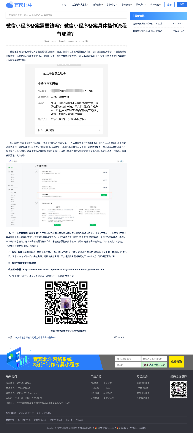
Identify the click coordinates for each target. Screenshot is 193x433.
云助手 (106, 388)
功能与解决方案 (79, 4)
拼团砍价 (95, 388)
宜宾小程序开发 (24, 420)
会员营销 (107, 383)
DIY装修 (94, 383)
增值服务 (126, 4)
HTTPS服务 (142, 388)
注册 (182, 4)
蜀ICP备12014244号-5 (107, 428)
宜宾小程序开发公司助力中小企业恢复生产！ (36, 337)
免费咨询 (176, 361)
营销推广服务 (143, 398)
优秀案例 (154, 4)
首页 (64, 4)
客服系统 (107, 393)
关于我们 (140, 4)
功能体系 (69, 420)
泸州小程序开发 (26, 413)
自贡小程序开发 (43, 413)
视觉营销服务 (143, 383)
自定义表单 (108, 398)
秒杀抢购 (95, 393)
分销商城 (95, 398)
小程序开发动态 (55, 420)
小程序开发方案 (40, 420)
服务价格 (97, 4)
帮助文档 (48, 15)
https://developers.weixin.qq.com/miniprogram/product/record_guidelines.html (63, 269)
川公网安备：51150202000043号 (133, 428)
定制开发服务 (143, 393)
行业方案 (79, 420)
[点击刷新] (154, 364)
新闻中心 (111, 4)
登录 (169, 4)
